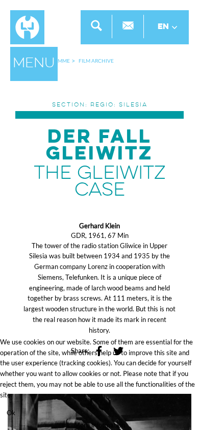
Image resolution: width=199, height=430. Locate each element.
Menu (34, 64)
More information (99, 425)
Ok (11, 413)
